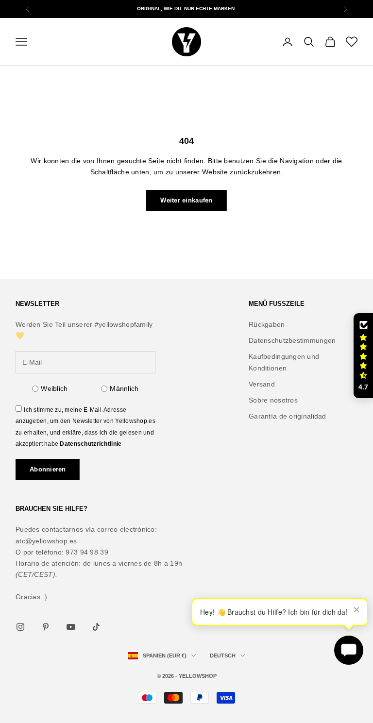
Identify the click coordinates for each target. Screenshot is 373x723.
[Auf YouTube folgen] (71, 627)
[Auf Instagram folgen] (20, 627)
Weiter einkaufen (186, 200)
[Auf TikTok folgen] (96, 627)
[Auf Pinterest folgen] (46, 627)
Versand (262, 384)
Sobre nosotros (273, 400)
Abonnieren (48, 469)
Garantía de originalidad (287, 416)
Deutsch (223, 655)
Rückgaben (267, 324)
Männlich (124, 388)
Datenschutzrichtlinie (90, 443)
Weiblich (54, 388)
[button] (363, 356)
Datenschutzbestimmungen (292, 340)
